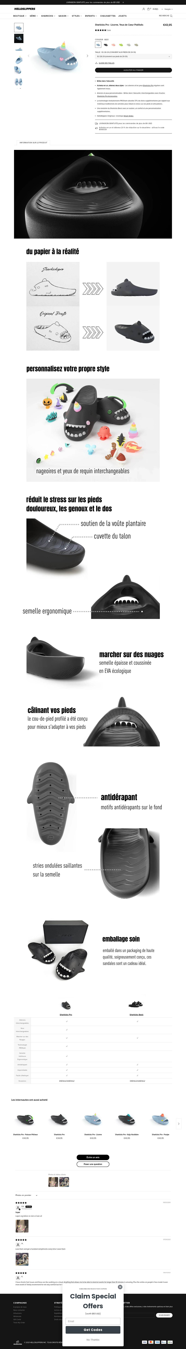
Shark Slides (128, 116)
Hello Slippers (24, 9)
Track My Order (19, 1323)
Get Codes (93, 1330)
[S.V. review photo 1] (22, 1226)
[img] (21, 1203)
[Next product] (179, 1123)
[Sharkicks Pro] (59, 1118)
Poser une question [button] (93, 1164)
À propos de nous (20, 1307)
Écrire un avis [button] (93, 1157)
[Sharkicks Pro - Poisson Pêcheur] (25, 1118)
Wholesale (17, 1316)
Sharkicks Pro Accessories (107, 96)
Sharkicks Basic (136, 1015)
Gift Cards (17, 1319)
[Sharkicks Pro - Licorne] (93, 1118)
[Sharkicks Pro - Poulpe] (161, 1118)
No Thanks (93, 1339)
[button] (100, 30)
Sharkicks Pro (148, 85)
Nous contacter (19, 1310)
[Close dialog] (120, 1287)
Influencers (17, 1313)
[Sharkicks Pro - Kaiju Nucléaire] (127, 1118)
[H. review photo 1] (22, 1259)
